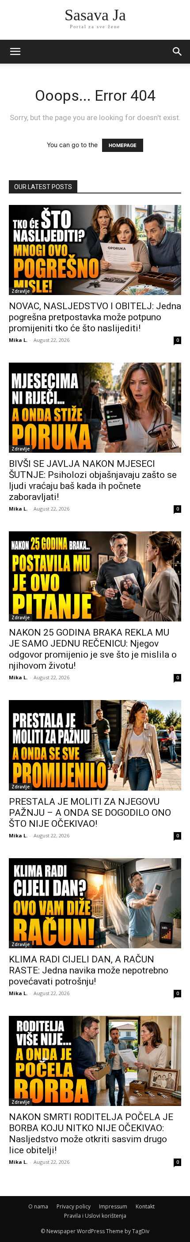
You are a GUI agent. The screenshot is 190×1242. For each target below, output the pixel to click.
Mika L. (18, 340)
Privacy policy (74, 1206)
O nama (38, 1206)
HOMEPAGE (123, 145)
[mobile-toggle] (15, 52)
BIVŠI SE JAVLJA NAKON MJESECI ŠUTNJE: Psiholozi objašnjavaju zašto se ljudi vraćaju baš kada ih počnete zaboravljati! (93, 480)
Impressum (113, 1206)
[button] (177, 52)
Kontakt (145, 1206)
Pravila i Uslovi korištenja (95, 1215)
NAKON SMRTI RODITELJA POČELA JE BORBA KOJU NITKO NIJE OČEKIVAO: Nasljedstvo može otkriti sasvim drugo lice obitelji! (91, 1133)
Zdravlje (20, 291)
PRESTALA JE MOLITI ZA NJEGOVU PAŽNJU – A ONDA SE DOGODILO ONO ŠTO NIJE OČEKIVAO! (90, 812)
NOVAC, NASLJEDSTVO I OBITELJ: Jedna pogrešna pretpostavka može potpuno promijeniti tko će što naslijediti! (95, 317)
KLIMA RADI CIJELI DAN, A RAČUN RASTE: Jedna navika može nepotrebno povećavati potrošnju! (88, 970)
